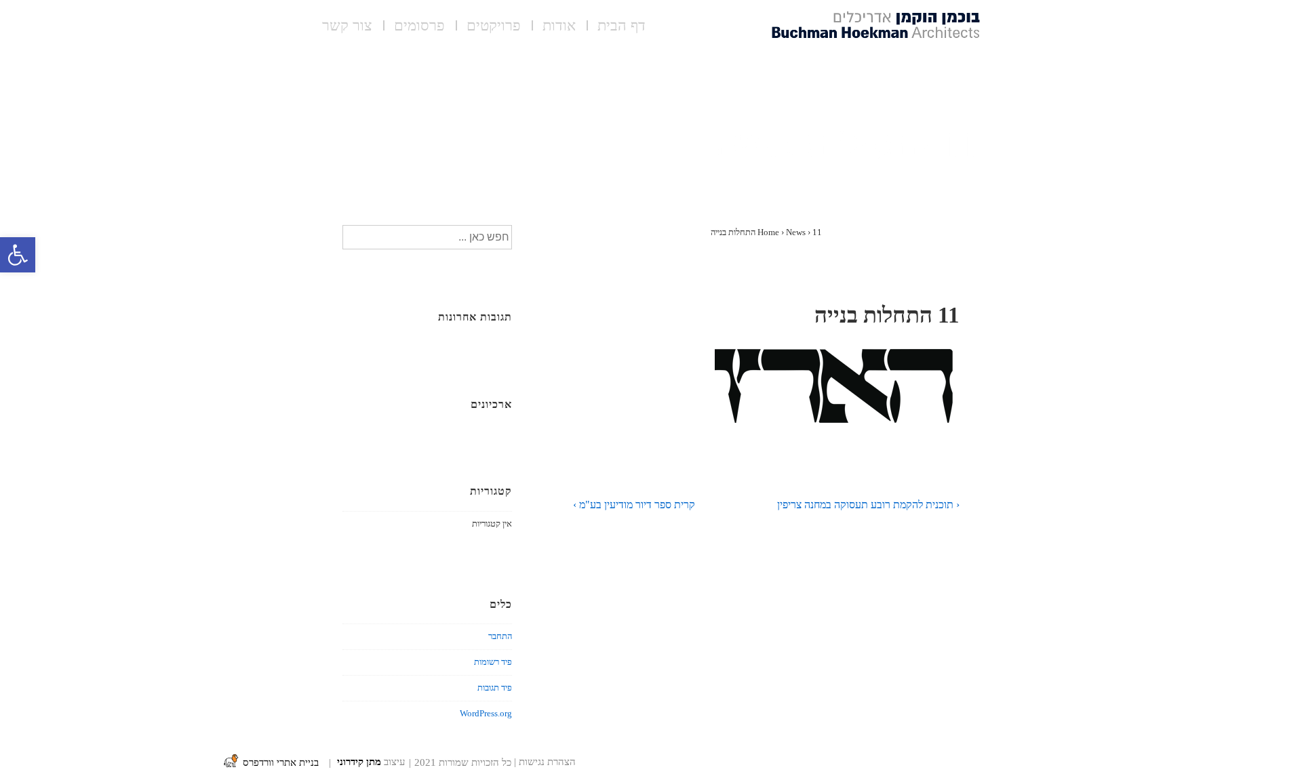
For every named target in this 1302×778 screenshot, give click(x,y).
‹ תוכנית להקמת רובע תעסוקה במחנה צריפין (868, 504)
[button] (17, 254)
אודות (559, 27)
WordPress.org (486, 713)
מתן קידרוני (359, 762)
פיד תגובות (494, 687)
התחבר (500, 636)
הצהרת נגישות (547, 762)
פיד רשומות (493, 662)
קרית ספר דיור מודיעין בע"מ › (634, 504)
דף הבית (621, 27)
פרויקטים (494, 27)
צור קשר (347, 27)
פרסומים (419, 27)
